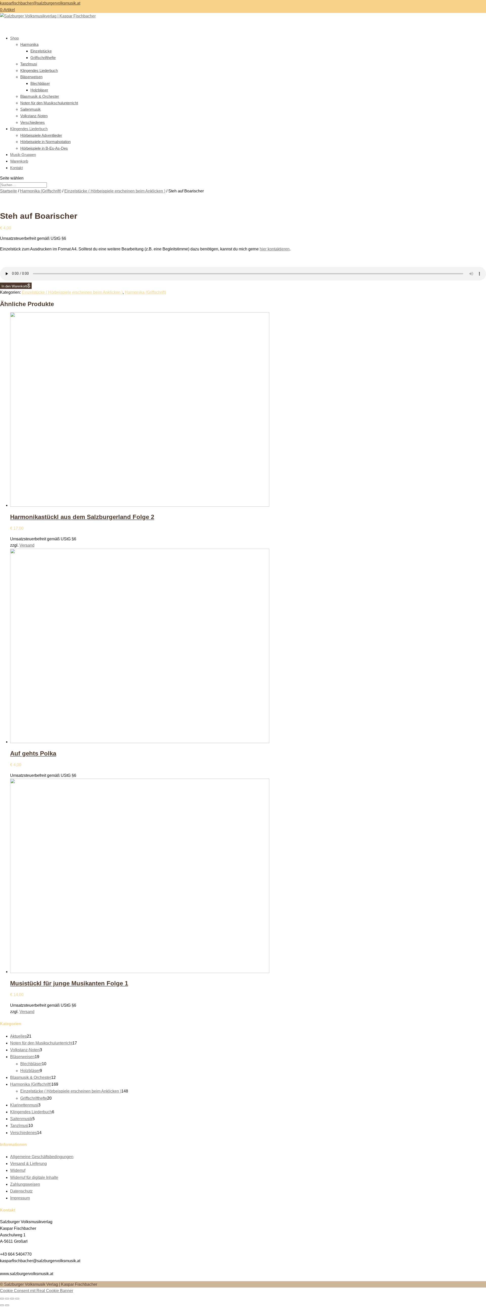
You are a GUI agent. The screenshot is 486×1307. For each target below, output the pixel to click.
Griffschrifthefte (43, 57)
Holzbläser (39, 90)
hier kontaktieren (275, 249)
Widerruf (17, 1170)
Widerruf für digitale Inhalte (34, 1177)
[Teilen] (12, 1298)
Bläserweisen (31, 77)
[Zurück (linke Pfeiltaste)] (2, 1305)
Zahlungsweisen (25, 1184)
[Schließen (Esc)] (17, 1298)
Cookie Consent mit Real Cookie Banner (36, 1291)
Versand (26, 545)
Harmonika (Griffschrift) (40, 191)
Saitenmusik (30, 109)
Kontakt (16, 168)
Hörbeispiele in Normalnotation (45, 142)
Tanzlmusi (28, 64)
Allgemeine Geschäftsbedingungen (41, 1157)
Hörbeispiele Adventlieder (41, 135)
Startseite (8, 191)
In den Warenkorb (14, 286)
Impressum (20, 1198)
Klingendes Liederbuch (39, 70)
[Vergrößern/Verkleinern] (2, 1298)
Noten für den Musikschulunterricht (49, 103)
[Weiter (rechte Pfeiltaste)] (7, 1305)
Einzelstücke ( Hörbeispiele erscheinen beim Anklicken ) (114, 191)
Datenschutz (21, 1191)
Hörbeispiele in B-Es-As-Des (44, 148)
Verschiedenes (32, 122)
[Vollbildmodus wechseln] (7, 1298)
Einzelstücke (41, 51)
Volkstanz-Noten (34, 116)
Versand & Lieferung (28, 1163)
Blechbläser (40, 83)
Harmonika (29, 44)
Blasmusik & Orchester (39, 96)
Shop (14, 38)
